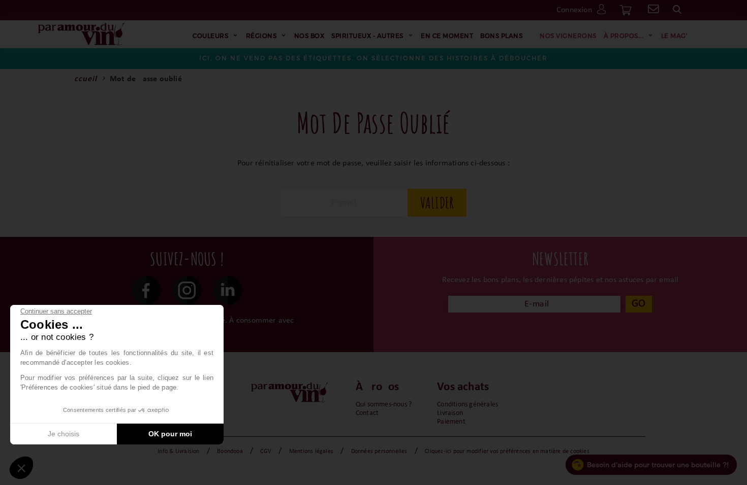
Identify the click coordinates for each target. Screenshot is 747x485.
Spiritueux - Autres (367, 35)
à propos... (624, 35)
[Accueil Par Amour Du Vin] (81, 34)
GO (638, 303)
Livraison (450, 413)
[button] (21, 468)
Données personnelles (379, 451)
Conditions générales (467, 404)
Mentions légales (311, 451)
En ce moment (447, 35)
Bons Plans (501, 35)
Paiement (451, 422)
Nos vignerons (568, 35)
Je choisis (63, 434)
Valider (437, 202)
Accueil (83, 79)
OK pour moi (170, 434)
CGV (265, 451)
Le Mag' (674, 35)
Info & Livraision (178, 451)
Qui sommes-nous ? (384, 404)
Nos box (309, 35)
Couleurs (210, 35)
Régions (261, 35)
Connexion (574, 10)
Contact (367, 413)
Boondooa (230, 451)
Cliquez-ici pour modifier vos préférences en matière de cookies (507, 451)
